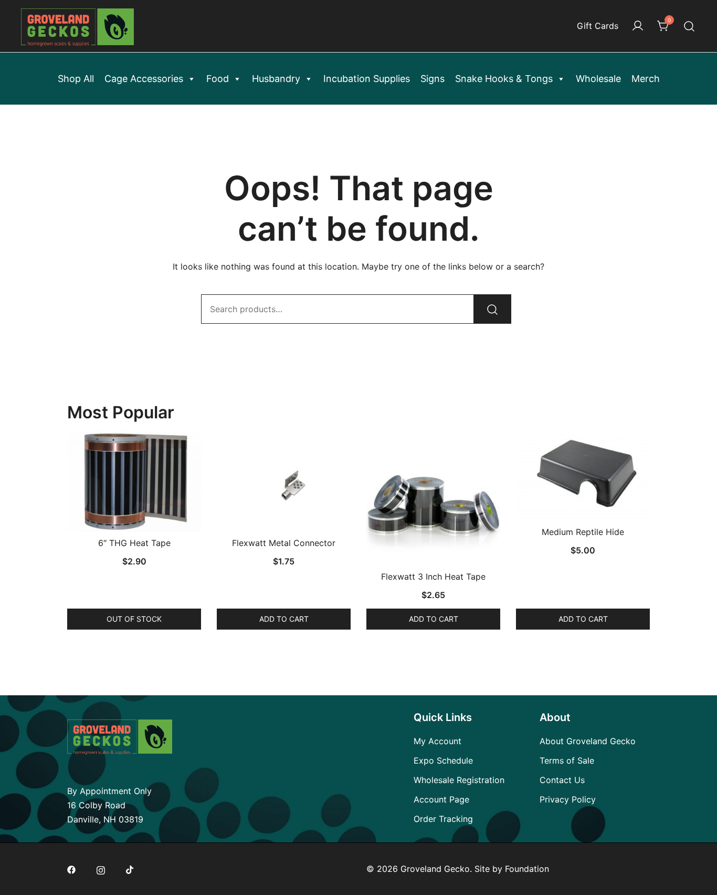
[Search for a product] (689, 26)
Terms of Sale (567, 760)
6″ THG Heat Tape (134, 543)
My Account (437, 741)
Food (217, 78)
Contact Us (562, 780)
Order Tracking (443, 819)
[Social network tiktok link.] (130, 868)
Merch (645, 78)
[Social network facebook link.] (71, 868)
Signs (432, 78)
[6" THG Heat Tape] (134, 481)
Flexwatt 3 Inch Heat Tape (433, 576)
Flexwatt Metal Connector (283, 543)
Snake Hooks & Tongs (504, 78)
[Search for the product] (492, 309)
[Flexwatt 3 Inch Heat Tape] (433, 498)
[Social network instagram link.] (101, 868)
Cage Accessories (143, 78)
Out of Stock (134, 618)
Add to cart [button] (284, 618)
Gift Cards (597, 25)
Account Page (441, 799)
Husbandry (276, 78)
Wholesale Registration (459, 780)
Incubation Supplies (366, 78)
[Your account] (637, 26)
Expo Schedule (443, 760)
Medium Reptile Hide (583, 532)
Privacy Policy (568, 799)
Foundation (527, 868)
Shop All (76, 78)
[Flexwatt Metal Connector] (284, 481)
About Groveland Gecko (588, 741)
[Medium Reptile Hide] (583, 476)
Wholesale (598, 78)
